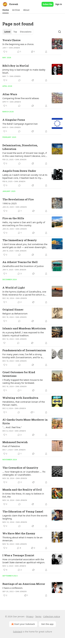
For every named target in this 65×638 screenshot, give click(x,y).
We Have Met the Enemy (18, 533)
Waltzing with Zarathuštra (20, 397)
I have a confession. (12, 587)
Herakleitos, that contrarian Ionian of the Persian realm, (23, 403)
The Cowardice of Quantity (20, 467)
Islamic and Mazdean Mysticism (24, 328)
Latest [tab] (7, 31)
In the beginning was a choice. (18, 44)
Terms (38, 616)
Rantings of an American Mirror (23, 584)
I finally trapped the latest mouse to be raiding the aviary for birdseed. (22, 381)
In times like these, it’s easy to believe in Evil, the (23, 495)
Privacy (29, 616)
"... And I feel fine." (12, 427)
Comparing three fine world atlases (20, 98)
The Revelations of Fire (18, 199)
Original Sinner (12, 309)
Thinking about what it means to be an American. (22, 539)
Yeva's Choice (11, 40)
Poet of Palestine (11, 446)
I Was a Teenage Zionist (18, 555)
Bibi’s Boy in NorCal (15, 65)
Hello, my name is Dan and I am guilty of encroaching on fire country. (23, 224)
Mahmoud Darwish (15, 442)
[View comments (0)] (19, 80)
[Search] (60, 32)
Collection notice (51, 616)
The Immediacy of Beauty (19, 240)
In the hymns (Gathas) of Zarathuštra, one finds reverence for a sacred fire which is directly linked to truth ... (24, 293)
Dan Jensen (14, 48)
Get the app (47, 624)
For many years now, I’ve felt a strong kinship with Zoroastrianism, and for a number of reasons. (22, 356)
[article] (32, 45)
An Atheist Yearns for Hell (20, 262)
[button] (5, 10)
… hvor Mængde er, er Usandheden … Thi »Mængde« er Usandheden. (23, 473)
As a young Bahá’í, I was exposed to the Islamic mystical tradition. (23, 334)
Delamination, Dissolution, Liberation (20, 147)
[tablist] (17, 32)
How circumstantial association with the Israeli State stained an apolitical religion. (23, 561)
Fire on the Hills (13, 218)
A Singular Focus (13, 119)
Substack (17, 631)
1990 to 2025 (9, 203)
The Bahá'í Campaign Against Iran (20, 123)
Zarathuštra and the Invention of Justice (23, 266)
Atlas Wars (9, 94)
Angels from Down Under (19, 171)
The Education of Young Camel (22, 511)
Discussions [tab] (25, 31)
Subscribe (47, 4)
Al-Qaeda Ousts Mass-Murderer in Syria (25, 421)
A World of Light (13, 287)
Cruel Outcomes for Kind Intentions (18, 374)
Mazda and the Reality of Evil (22, 489)
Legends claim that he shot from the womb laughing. (24, 517)
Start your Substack (24, 624)
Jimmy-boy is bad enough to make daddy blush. (23, 71)
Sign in (58, 4)
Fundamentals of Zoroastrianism (24, 350)
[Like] (4, 343)
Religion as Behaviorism (15, 313)
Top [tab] (15, 31)
